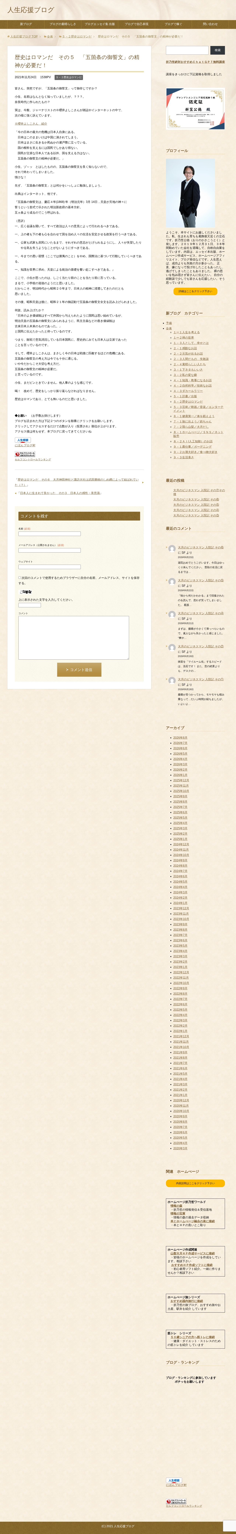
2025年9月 (180, 796)
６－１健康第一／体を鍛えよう (194, 416)
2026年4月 (180, 759)
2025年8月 (180, 801)
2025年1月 (180, 839)
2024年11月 (181, 849)
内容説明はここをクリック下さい (195, 1183)
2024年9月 (180, 860)
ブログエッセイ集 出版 (100, 24)
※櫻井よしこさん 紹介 (31, 123)
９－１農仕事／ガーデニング (192, 446)
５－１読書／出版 (185, 396)
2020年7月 (180, 1127)
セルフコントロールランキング (33, 459)
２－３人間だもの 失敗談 (191, 359)
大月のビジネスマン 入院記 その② (201, 646)
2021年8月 (180, 1057)
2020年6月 (180, 1132)
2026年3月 (180, 764)
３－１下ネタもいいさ (188, 369)
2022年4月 (180, 1015)
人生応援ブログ (30, 10)
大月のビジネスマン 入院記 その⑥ (196, 499)
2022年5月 (180, 1009)
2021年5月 (180, 1073)
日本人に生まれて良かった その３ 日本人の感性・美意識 (60, 493)
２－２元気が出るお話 (188, 353)
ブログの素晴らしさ (63, 24)
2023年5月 (180, 945)
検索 (218, 50)
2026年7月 (180, 743)
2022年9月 (180, 988)
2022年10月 (181, 983)
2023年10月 (181, 919)
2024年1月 (180, 903)
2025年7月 (180, 807)
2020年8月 (180, 1121)
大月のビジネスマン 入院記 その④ (196, 510)
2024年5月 (180, 881)
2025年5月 (180, 817)
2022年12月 (181, 972)
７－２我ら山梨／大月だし (191, 426)
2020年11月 (181, 1105)
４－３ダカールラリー (188, 391)
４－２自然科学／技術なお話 (192, 385)
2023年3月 (180, 956)
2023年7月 (180, 935)
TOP (24, 36)
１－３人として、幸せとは (191, 343)
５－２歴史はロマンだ (69, 77)
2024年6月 (180, 876)
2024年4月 (180, 887)
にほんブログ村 (25, 445)
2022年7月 (180, 999)
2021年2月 (180, 1089)
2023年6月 (180, 940)
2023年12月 (181, 908)
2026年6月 (180, 748)
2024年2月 (180, 897)
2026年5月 (180, 753)
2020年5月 (180, 1137)
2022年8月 (180, 993)
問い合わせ (210, 24)
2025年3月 (180, 828)
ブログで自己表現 (136, 24)
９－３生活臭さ (183, 457)
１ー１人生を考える (186, 332)
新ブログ (26, 24)
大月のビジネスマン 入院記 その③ (196, 515)
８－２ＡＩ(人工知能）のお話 (193, 441)
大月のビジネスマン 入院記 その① (201, 679)
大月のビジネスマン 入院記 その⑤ (196, 504)
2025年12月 (181, 780)
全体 (169, 328)
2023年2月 (180, 961)
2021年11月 (181, 1041)
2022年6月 (180, 1004)
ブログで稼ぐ (173, 24)
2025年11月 (181, 785)
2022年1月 (180, 1031)
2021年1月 (180, 1095)
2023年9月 (180, 924)
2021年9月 (180, 1052)
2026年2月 (180, 769)
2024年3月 (180, 892)
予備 (169, 323)
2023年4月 (180, 951)
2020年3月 (180, 1148)
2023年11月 (181, 913)
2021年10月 (181, 1047)
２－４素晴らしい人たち (189, 364)
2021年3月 (180, 1084)
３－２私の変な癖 (185, 375)
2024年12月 (181, 844)
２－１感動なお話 (185, 348)
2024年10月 (181, 855)
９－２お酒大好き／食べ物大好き (195, 452)
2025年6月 (180, 812)
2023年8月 (180, 929)
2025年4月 (180, 823)
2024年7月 (180, 871)
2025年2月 (180, 833)
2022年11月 (181, 977)
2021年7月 (180, 1063)
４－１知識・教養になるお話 (192, 380)
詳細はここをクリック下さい (195, 291)
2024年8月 (180, 865)
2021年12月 (181, 1036)
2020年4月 (180, 1143)
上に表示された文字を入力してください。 (46, 599)
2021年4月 (180, 1079)
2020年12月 (181, 1100)
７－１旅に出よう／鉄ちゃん (192, 421)
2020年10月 (181, 1111)
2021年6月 (180, 1068)
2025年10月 (181, 791)
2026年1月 (180, 775)
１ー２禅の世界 (183, 337)
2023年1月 (180, 967)
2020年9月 (180, 1116)
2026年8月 (180, 737)
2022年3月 (180, 1020)
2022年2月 (180, 1025)
